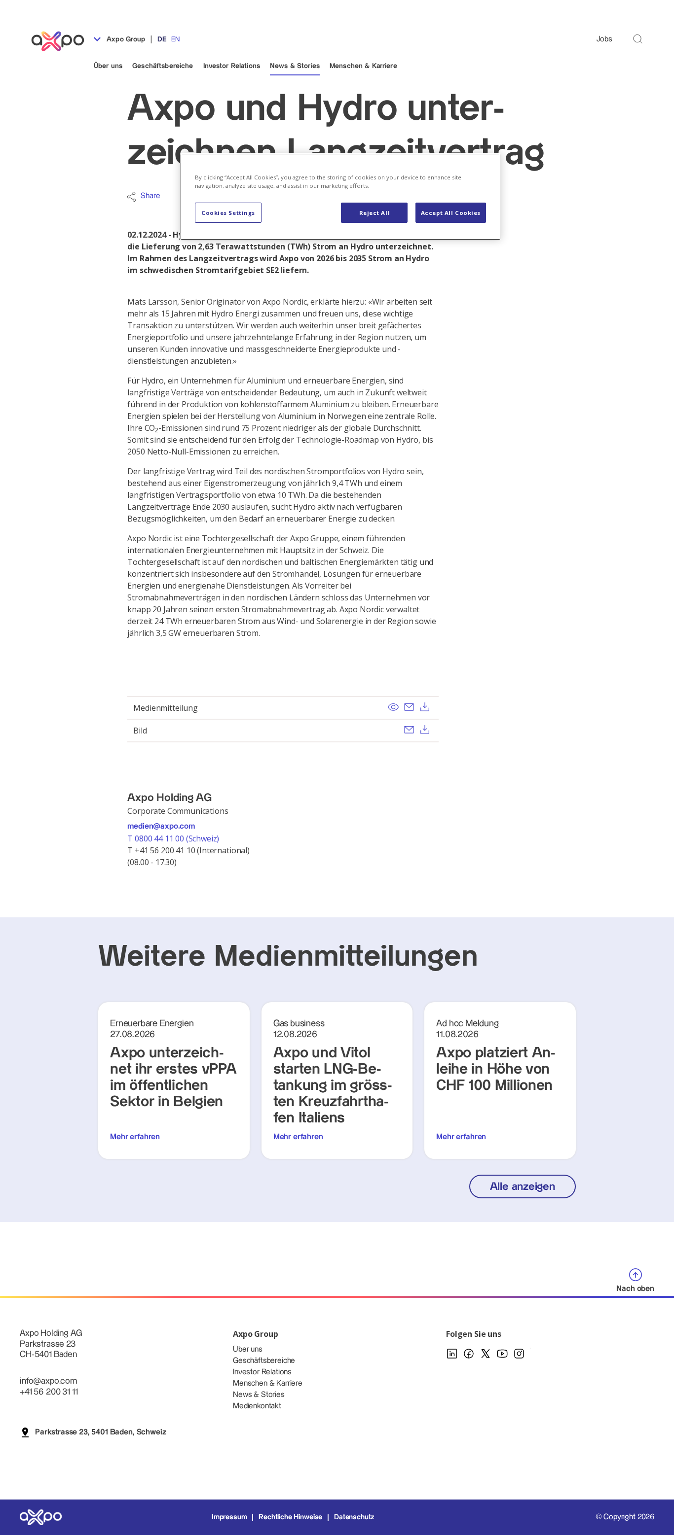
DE (162, 39)
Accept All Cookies (451, 212)
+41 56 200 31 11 (48, 1392)
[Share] (131, 197)
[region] (340, 196)
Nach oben (635, 1288)
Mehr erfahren (135, 1137)
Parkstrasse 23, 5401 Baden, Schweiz (100, 1432)
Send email (409, 707)
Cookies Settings (228, 212)
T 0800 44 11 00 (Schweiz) (174, 838)
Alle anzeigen (522, 1187)
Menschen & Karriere (363, 66)
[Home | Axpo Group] (62, 41)
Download (425, 707)
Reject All (374, 212)
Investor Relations (232, 66)
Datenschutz (354, 1517)
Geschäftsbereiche (162, 66)
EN (175, 39)
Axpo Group (125, 39)
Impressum (229, 1517)
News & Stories (295, 66)
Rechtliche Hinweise (290, 1517)
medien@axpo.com (161, 826)
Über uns (108, 66)
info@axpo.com (48, 1381)
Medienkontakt (257, 1406)
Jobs (604, 39)
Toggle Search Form (637, 38)
